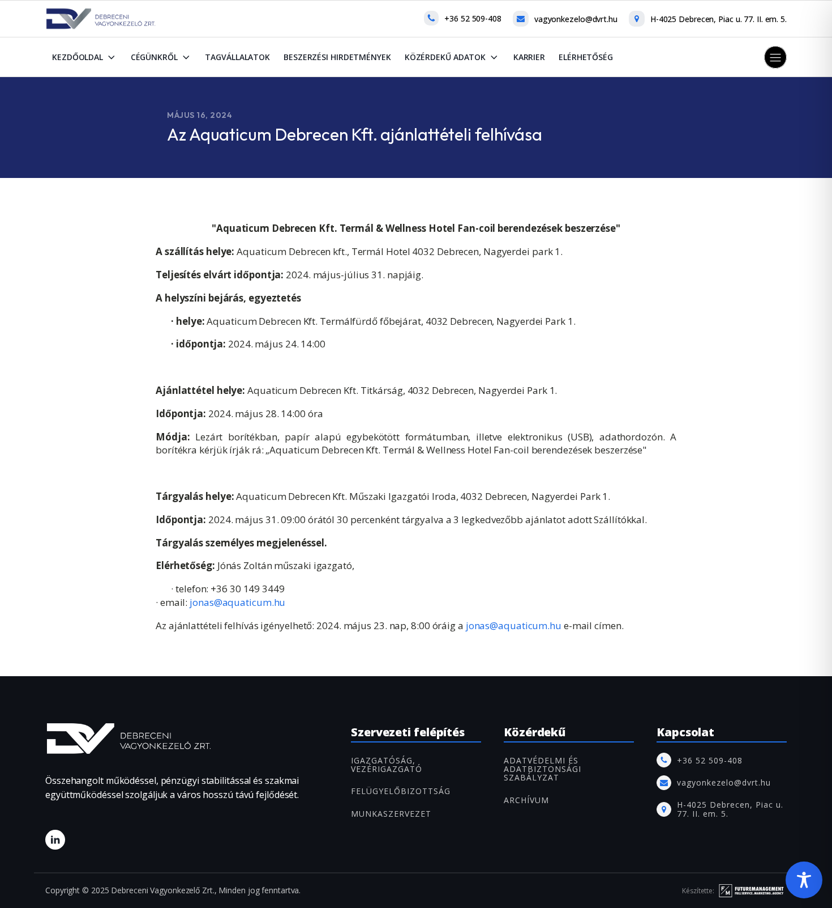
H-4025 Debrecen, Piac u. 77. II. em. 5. (718, 19)
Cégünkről (154, 57)
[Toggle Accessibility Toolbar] (804, 879)
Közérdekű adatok (445, 57)
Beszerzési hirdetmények (337, 57)
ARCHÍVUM (526, 800)
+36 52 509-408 (472, 18)
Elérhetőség (586, 57)
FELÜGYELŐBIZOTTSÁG (401, 791)
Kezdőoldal (77, 57)
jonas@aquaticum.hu (237, 602)
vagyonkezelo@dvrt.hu (575, 19)
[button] (775, 57)
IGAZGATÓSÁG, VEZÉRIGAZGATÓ (386, 765)
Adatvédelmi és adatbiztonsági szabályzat (542, 769)
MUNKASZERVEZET (391, 813)
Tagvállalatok (237, 57)
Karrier (529, 57)
